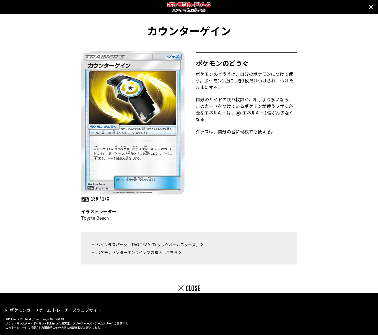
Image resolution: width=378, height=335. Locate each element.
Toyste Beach (95, 217)
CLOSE (193, 288)
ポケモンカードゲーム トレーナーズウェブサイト (56, 310)
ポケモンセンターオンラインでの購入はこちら (137, 252)
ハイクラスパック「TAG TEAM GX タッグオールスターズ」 (148, 244)
